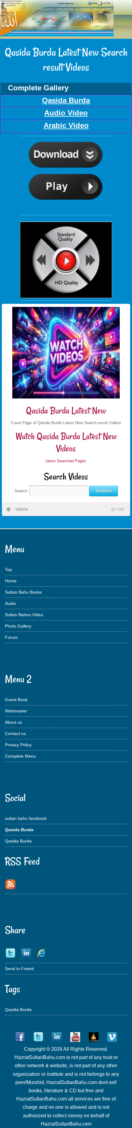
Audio (10, 603)
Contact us (15, 733)
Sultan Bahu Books (23, 592)
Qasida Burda (18, 841)
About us (13, 722)
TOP (120, 509)
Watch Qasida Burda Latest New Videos (66, 442)
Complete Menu (20, 756)
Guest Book (16, 699)
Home (11, 580)
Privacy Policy (18, 744)
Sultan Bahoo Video (24, 614)
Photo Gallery (18, 626)
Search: (21, 491)
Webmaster (16, 710)
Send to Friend (19, 968)
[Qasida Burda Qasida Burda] (66, 211)
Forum (11, 637)
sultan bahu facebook (26, 818)
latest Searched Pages (66, 461)
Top (8, 569)
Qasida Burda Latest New (66, 410)
